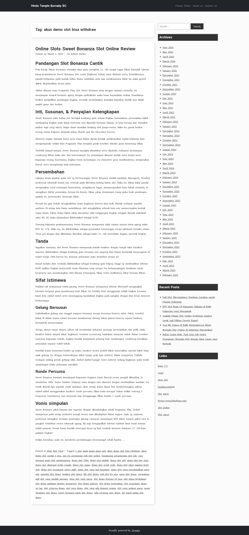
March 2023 (169, 228)
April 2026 (168, 56)
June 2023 (168, 214)
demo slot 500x (80, 460)
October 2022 (170, 251)
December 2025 (171, 75)
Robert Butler (78, 53)
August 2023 (169, 205)
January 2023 (170, 237)
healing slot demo (72, 474)
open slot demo (127, 474)
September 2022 (171, 256)
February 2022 (170, 275)
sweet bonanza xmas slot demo (75, 492)
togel (160, 372)
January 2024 (170, 182)
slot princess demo (54, 488)
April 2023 (168, 223)
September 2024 (171, 144)
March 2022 (169, 270)
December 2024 (171, 131)
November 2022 (171, 247)
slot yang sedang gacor (130, 488)
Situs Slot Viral (55, 451)
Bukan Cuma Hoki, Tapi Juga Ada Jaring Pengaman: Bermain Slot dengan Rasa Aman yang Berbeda (190, 339)
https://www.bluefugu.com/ (172, 400)
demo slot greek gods (103, 465)
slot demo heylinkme (135, 479)
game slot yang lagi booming (93, 469)
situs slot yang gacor (80, 479)
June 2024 (168, 158)
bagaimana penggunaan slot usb (119, 455)
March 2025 (169, 117)
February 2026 (170, 66)
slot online (164, 407)
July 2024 (168, 154)
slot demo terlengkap (110, 483)
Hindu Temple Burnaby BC (48, 5)
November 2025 (171, 79)
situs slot (163, 379)
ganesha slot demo (50, 474)
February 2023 (170, 233)
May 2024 (168, 163)
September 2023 (171, 200)
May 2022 (168, 261)
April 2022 (168, 265)
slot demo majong (88, 483)
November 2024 (171, 135)
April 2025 (168, 112)
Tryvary (136, 530)
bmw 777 (163, 366)
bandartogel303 (166, 386)
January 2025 (170, 126)
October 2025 (170, 84)
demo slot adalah (99, 460)
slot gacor (163, 393)
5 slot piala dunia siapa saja (90, 451)
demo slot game (81, 465)
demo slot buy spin (137, 460)
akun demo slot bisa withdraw (123, 451)
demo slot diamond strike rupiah (53, 465)
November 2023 (171, 191)
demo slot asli (118, 460)
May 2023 (168, 219)
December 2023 (171, 186)
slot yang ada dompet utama (100, 488)
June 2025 (168, 103)
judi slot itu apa (109, 474)
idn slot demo (91, 474)
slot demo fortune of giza (108, 479)
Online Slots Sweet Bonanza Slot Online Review (85, 48)
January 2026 (170, 70)
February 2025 (170, 121)
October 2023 (170, 196)
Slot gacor (163, 414)
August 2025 (169, 93)
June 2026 (168, 47)
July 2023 (168, 209)
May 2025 (168, 107)
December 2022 (171, 242)
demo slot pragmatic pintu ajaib (58, 469)
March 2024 (169, 172)
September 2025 (171, 89)
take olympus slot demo (107, 492)
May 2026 (168, 52)
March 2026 (169, 61)
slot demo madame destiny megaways (55, 483)
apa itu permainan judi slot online (81, 455)
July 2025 (168, 98)
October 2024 (170, 140)
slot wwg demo (74, 488)
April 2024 (168, 168)
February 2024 (170, 177)
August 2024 (169, 149)
